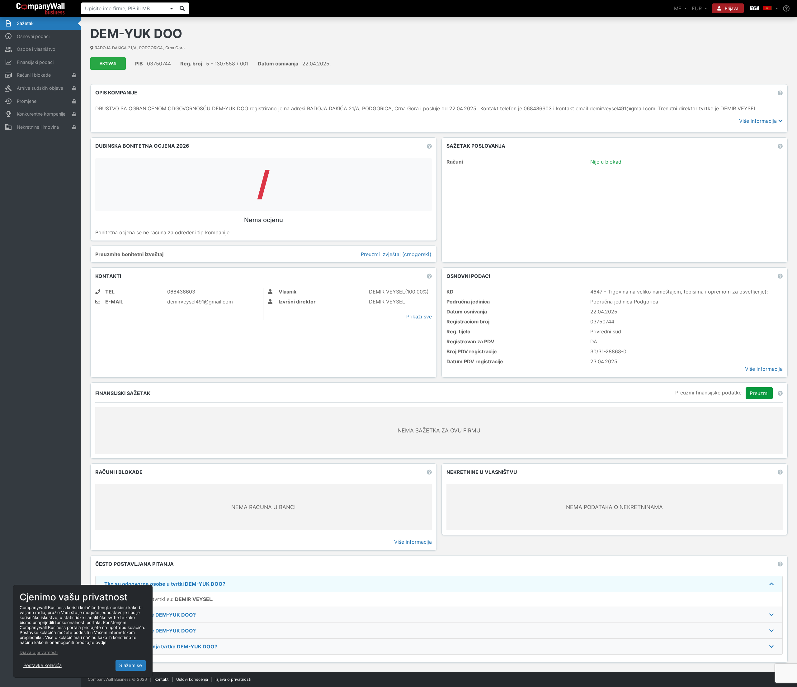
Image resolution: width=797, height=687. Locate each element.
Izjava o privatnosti (233, 679)
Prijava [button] (731, 8)
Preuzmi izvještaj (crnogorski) (396, 254)
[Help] (786, 8)
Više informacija (758, 121)
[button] (763, 8)
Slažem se (130, 665)
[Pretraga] (182, 8)
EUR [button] (697, 8)
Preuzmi (759, 393)
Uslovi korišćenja (192, 679)
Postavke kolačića (42, 665)
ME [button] (678, 8)
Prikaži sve (419, 316)
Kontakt (161, 679)
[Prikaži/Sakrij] (171, 8)
